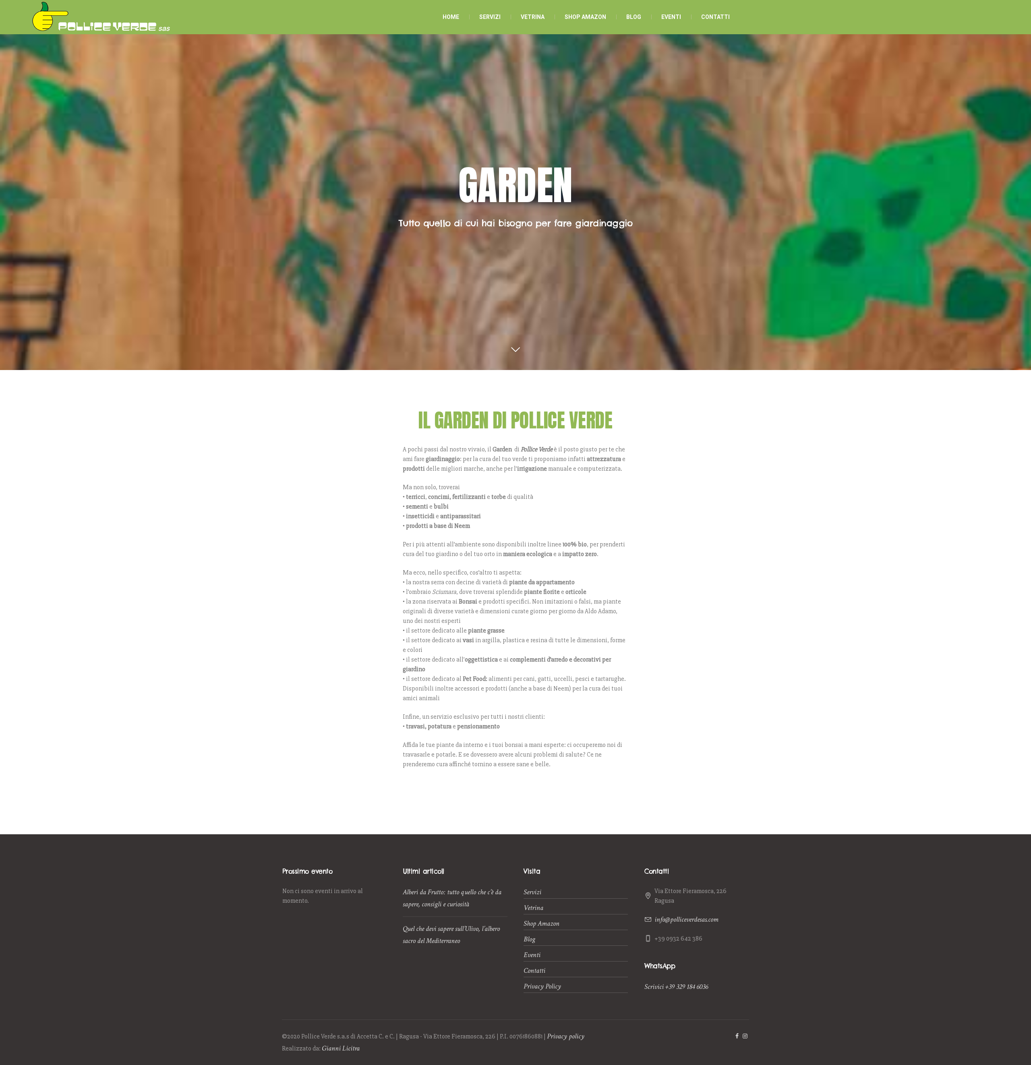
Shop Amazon (541, 923)
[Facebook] (737, 1036)
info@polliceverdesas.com (686, 919)
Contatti (534, 970)
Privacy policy (565, 1036)
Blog (529, 939)
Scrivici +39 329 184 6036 (676, 986)
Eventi (532, 955)
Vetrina (533, 907)
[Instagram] (745, 1036)
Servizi (532, 892)
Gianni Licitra (341, 1048)
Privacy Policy (542, 986)
